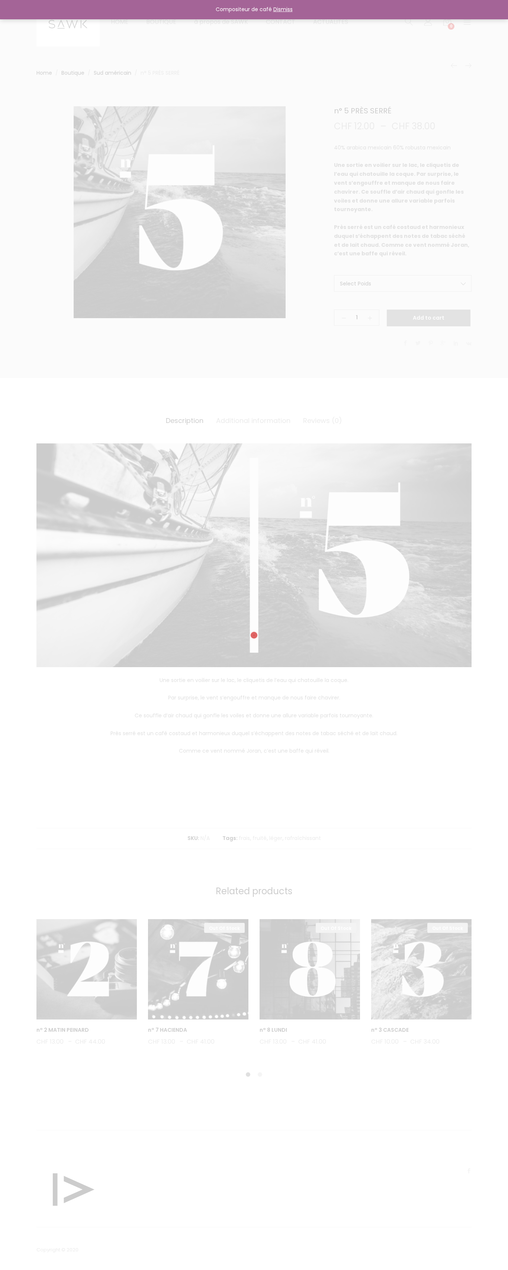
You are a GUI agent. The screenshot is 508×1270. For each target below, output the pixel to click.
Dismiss (283, 9)
